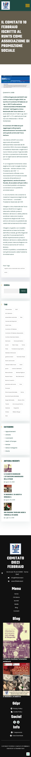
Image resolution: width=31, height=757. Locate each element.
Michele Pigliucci (20, 372)
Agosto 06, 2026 (10, 500)
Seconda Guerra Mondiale (12, 396)
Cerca (7, 285)
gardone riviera (9, 356)
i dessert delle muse (10, 364)
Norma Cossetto (9, 380)
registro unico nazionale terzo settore (14, 268)
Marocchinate (9, 372)
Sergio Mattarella (9, 400)
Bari (21, 317)
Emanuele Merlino (18, 341)
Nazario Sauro (8, 376)
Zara (6, 416)
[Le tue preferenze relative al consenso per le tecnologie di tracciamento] (28, 754)
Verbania (7, 408)
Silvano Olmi (21, 400)
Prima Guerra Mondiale (11, 392)
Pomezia (7, 388)
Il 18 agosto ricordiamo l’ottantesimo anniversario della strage (13, 476)
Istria (21, 364)
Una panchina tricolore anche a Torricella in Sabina (15, 513)
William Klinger (16, 412)
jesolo (6, 368)
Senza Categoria (11, 448)
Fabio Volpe (15, 345)
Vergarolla (16, 408)
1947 (16, 309)
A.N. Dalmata (8, 313)
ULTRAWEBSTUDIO (19, 748)
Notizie (7, 445)
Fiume (23, 345)
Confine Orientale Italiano (12, 337)
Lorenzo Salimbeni (17, 368)
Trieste (7, 404)
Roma (22, 392)
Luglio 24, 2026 (9, 518)
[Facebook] (14, 722)
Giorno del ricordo (10, 360)
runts (5, 272)
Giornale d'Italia (21, 356)
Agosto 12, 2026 (10, 482)
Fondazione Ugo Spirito (18, 349)
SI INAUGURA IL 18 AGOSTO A (12, 696)
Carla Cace (8, 325)
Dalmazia (7, 341)
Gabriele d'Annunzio (10, 353)
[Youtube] (18, 722)
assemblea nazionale (11, 317)
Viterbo (7, 412)
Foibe (6, 349)
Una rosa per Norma (18, 404)
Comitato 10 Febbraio (11, 329)
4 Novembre (8, 309)
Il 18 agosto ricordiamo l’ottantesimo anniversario (15, 660)
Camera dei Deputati (11, 321)
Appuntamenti (10, 432)
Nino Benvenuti (20, 376)
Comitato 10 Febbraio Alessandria (14, 333)
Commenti (9, 438)
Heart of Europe (10, 441)
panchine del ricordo (10, 384)
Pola (21, 384)
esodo (7, 345)
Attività (8, 435)
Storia (7, 451)
